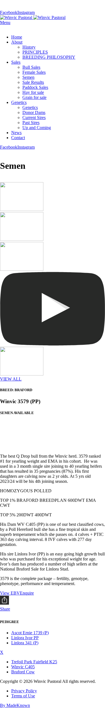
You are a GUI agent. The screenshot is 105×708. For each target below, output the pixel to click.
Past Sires (30, 122)
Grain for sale (34, 97)
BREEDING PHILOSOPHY (48, 57)
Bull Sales (31, 67)
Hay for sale (33, 92)
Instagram (26, 12)
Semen (28, 77)
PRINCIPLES (35, 52)
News (16, 132)
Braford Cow (23, 671)
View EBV (10, 593)
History (29, 47)
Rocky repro (17, 437)
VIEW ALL (11, 379)
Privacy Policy (24, 690)
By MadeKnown (15, 705)
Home (16, 37)
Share (5, 609)
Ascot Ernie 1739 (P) (30, 632)
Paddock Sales (35, 87)
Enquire (27, 593)
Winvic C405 (23, 666)
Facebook (8, 12)
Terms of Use (23, 695)
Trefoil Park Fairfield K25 (34, 661)
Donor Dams (33, 112)
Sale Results (33, 82)
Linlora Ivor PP (25, 637)
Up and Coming (36, 127)
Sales (15, 62)
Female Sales (34, 72)
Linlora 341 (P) (24, 642)
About (16, 42)
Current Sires (34, 117)
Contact (18, 137)
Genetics (19, 102)
